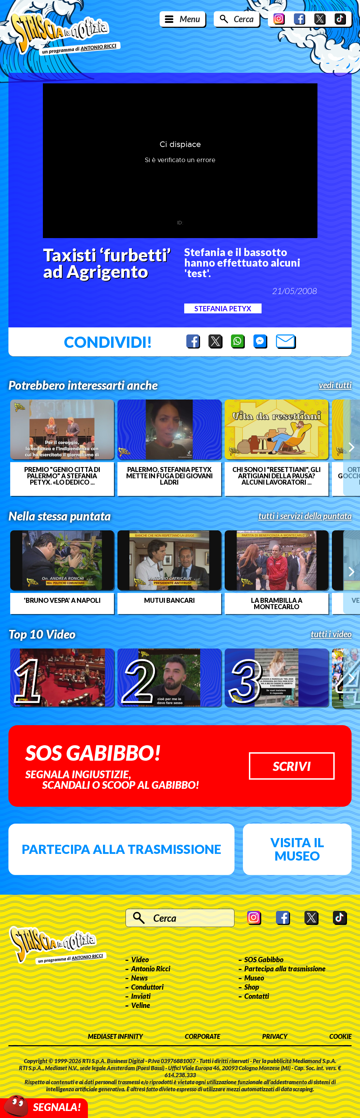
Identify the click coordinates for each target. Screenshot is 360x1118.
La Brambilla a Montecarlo (276, 603)
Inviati (140, 996)
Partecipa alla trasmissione (121, 849)
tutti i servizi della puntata (305, 516)
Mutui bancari (169, 600)
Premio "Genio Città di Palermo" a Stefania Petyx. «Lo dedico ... (62, 475)
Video (140, 959)
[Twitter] (320, 19)
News (139, 977)
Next (351, 447)
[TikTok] (340, 19)
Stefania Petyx (222, 308)
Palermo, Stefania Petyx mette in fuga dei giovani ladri (169, 475)
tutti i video (331, 634)
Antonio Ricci (150, 968)
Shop (251, 987)
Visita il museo (297, 849)
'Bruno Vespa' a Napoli (62, 600)
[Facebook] (299, 19)
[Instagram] (279, 19)
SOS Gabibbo (263, 959)
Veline (140, 1005)
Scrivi (292, 766)
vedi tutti (335, 385)
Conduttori (147, 987)
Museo (254, 977)
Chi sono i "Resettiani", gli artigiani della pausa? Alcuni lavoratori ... (276, 475)
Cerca (243, 19)
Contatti (256, 996)
